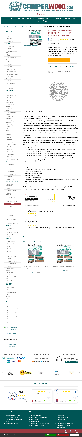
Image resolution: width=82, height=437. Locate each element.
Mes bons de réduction (37, 425)
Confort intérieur (13, 27)
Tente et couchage (12, 261)
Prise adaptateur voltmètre (11, 125)
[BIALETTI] (41, 372)
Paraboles (10, 149)
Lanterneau (10, 41)
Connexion (41, 14)
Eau (7, 18)
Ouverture (24, 18)
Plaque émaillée (11, 292)
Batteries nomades (12, 98)
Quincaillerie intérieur (10, 216)
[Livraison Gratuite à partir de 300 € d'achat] (11, 328)
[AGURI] (71, 372)
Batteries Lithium (11, 95)
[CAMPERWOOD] (58, 91)
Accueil (6, 27)
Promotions (60, 415)
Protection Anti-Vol (12, 232)
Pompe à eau (10, 164)
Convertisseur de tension (11, 113)
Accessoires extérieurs (10, 269)
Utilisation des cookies (63, 425)
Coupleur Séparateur (9, 109)
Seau (8, 85)
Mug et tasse (10, 287)
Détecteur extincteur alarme (10, 207)
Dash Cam (10, 147)
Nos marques (61, 427)
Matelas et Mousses (9, 194)
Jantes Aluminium (12, 281)
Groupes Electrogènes (9, 101)
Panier (46, 21)
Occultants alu (23, 27)
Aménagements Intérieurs (11, 220)
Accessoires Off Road (11, 277)
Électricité (9, 90)
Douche (9, 169)
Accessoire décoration (9, 295)
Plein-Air (33, 18)
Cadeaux (65, 18)
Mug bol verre (11, 69)
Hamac (9, 266)
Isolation (9, 188)
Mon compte (34, 412)
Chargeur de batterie (10, 105)
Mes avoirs (34, 419)
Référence (51, 43)
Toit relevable (11, 241)
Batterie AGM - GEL (12, 93)
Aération (9, 39)
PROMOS (73, 18)
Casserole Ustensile (9, 77)
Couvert (9, 80)
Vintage (57, 18)
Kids (8, 306)
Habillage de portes (12, 223)
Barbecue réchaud (12, 256)
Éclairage (9, 139)
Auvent (9, 249)
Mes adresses (35, 421)
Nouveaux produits (62, 417)
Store (8, 246)
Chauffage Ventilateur (9, 184)
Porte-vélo (10, 254)
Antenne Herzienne (12, 152)
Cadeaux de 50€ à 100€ (11, 317)
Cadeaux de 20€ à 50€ (11, 313)
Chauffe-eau (10, 179)
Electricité (14, 18)
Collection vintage (9, 284)
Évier (8, 55)
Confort (41, 18)
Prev (3, 372)
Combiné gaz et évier (11, 58)
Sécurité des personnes (10, 235)
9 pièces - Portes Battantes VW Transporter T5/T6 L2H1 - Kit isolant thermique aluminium (35, 268)
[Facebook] (66, 432)
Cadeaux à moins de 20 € (12, 309)
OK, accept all (51, 434)
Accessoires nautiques (10, 273)
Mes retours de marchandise (39, 417)
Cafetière (9, 64)
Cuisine (8, 43)
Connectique (10, 142)
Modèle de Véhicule (51, 72)
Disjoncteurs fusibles (10, 129)
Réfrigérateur (10, 46)
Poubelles (10, 88)
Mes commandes (36, 415)
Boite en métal (11, 290)
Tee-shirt (9, 299)
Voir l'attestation (31, 198)
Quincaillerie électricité (10, 133)
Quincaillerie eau (11, 174)
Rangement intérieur (12, 201)
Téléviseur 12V (11, 154)
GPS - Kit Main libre (12, 159)
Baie (8, 36)
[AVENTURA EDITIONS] (10, 372)
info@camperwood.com (12, 423)
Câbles (9, 137)
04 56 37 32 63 (10, 421)
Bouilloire (9, 66)
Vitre (8, 34)
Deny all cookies (64, 434)
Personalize (74, 434)
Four (8, 62)
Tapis (8, 210)
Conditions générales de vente (65, 423)
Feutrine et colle (11, 190)
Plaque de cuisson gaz (11, 51)
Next (79, 372)
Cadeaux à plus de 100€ (11, 321)
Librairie (9, 304)
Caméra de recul (11, 144)
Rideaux (9, 213)
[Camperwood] (41, 6)
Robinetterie (10, 172)
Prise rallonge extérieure (10, 121)
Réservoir (9, 167)
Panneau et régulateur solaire (10, 117)
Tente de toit (10, 244)
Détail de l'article (33, 111)
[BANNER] (25, 372)
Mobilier (9, 251)
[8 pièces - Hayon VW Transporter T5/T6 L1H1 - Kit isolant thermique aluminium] (64, 253)
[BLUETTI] (56, 372)
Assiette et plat (11, 71)
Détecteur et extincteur (10, 229)
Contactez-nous (61, 419)
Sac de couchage (11, 263)
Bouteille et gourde (12, 74)
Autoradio (9, 157)
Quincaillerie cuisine (12, 83)
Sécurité (49, 18)
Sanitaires (10, 176)
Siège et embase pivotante (11, 198)
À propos (59, 421)
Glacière (9, 48)
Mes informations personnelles (40, 423)
